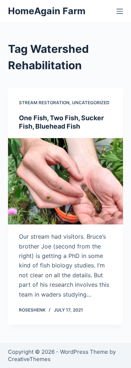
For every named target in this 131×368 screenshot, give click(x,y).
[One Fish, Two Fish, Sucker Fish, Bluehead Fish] (65, 181)
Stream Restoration (44, 102)
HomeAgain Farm (47, 10)
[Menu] (119, 11)
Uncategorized (91, 102)
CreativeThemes (29, 359)
